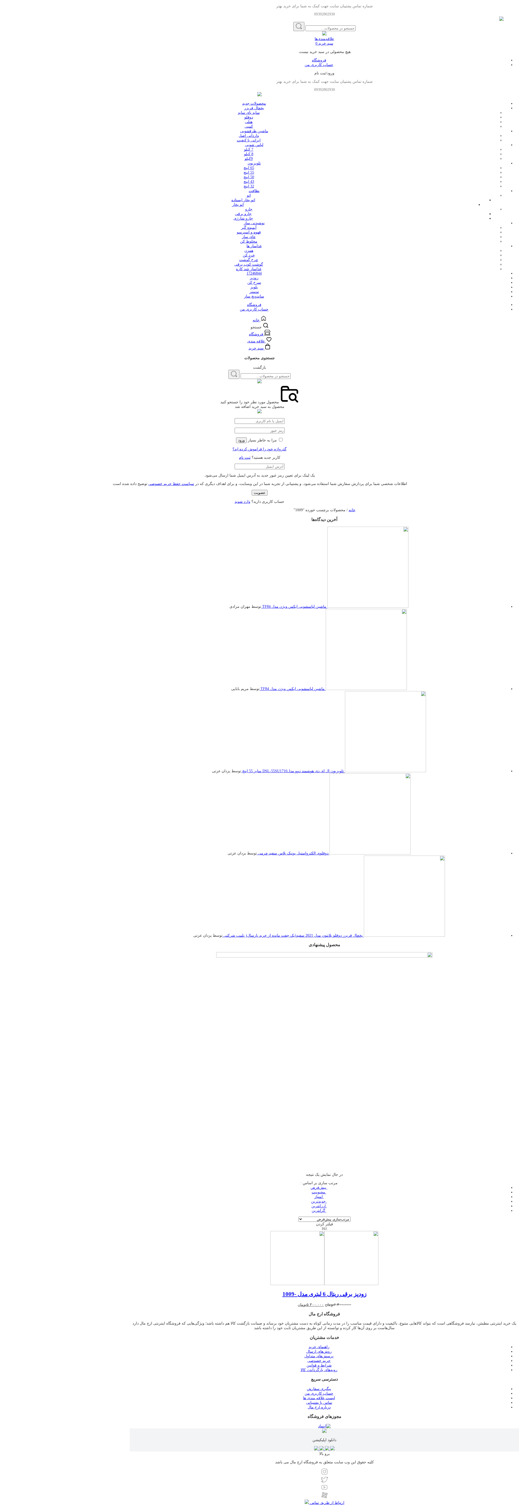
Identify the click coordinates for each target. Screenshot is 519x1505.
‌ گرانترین (319, 1211)
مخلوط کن (248, 241)
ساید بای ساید (249, 113)
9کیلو (249, 159)
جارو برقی (243, 214)
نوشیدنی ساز (254, 223)
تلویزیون (254, 163)
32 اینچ (249, 186)
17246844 (254, 273)
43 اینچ (249, 182)
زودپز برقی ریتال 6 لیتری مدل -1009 (324, 1294)
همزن (248, 251)
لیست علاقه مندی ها (319, 1398)
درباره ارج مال (319, 1407)
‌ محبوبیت (319, 1192)
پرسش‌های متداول (319, 1356)
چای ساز (249, 237)
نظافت (254, 191)
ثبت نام (245, 458)
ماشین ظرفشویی (254, 131)
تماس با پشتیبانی (319, 1403)
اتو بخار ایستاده (243, 200)
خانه (352, 510)
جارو (248, 209)
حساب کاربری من (319, 65)
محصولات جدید (254, 103)
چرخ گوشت (248, 260)
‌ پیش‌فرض (319, 1188)
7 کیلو (248, 149)
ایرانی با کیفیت (249, 140)
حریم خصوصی (319, 1361)
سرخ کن (254, 282)
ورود (241, 440)
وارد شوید (242, 502)
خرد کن (249, 255)
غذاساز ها (254, 246)
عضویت (259, 493)
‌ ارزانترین (319, 1206)
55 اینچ (249, 172)
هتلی (248, 122)
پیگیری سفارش (319, 1389)
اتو (249, 195)
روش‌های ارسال (319, 1351)
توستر (254, 292)
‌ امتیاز (319, 1197)
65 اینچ (249, 168)
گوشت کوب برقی (248, 264)
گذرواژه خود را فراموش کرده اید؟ (259, 449)
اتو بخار (238, 205)
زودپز (254, 278)
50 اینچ (249, 177)
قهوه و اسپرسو (249, 232)
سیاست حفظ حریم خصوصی (171, 484)
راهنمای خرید (319, 1347)
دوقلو (248, 117)
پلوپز (254, 287)
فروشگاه (319, 60)
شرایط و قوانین (319, 1365)
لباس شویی (254, 145)
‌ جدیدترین (319, 1201)
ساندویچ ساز (254, 296)
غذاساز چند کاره (248, 269)
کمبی (249, 126)
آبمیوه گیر (249, 228)
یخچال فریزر (254, 108)
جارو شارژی (243, 218)
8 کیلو (248, 154)
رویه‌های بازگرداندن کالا (319, 1370)
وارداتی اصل (249, 136)
